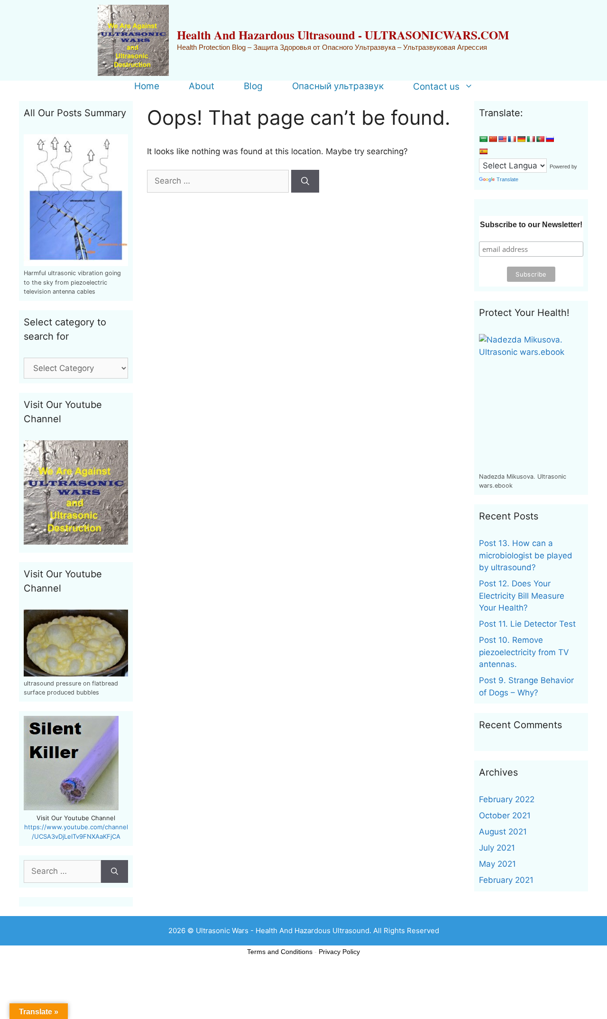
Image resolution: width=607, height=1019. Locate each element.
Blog (253, 86)
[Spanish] (483, 151)
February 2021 (506, 880)
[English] (502, 139)
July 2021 (497, 847)
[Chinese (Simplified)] (492, 139)
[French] (511, 139)
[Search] (305, 181)
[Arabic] (483, 139)
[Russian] (549, 139)
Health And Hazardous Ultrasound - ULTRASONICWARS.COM (343, 35)
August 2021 (503, 831)
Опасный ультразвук (338, 86)
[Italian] (530, 139)
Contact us (436, 86)
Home (146, 86)
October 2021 (505, 815)
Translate (507, 179)
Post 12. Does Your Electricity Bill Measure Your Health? (521, 595)
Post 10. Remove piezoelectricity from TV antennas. (524, 652)
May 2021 (497, 864)
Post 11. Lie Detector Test (527, 624)
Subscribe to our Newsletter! (531, 225)
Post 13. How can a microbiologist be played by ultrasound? (525, 555)
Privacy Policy (339, 951)
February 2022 (506, 799)
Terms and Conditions (280, 951)
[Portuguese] (540, 139)
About (201, 86)
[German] (521, 139)
